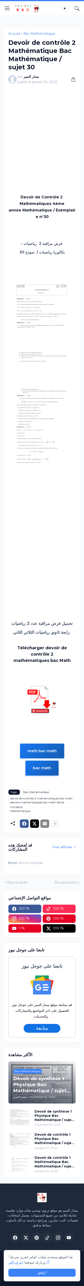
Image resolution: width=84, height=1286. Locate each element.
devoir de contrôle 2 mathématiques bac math (41, 798)
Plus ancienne (65, 882)
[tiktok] (47, 1237)
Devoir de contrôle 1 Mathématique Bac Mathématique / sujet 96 (54, 1162)
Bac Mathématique (39, 33)
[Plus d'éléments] (55, 823)
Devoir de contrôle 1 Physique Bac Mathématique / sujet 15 (54, 1138)
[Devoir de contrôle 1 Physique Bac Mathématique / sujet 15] (19, 1140)
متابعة (42, 1028)
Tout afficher (62, 847)
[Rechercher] (77, 8)
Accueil (14, 33)
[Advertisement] (42, 132)
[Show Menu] (7, 8)
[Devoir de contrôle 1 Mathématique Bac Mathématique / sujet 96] (19, 1163)
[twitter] (26, 1237)
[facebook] (15, 1237)
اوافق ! (42, 1273)
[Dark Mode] (66, 8)
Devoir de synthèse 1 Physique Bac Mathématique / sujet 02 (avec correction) (54, 1115)
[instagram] (58, 1237)
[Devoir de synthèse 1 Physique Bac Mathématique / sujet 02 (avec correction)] (19, 1117)
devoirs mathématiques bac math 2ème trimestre (37, 804)
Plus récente (17, 882)
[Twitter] (34, 823)
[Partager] (72, 79)
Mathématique (20, 811)
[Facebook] (24, 823)
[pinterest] (36, 1237)
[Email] (44, 823)
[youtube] (69, 1237)
